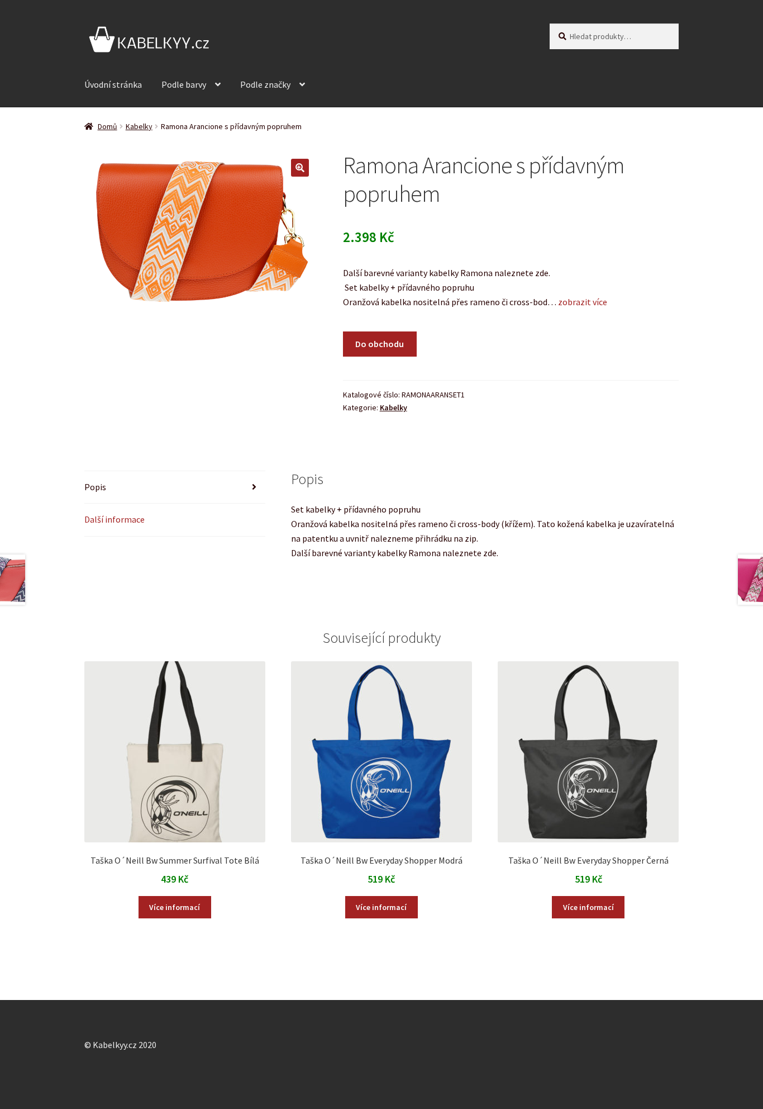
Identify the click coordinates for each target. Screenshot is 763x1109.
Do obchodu (379, 343)
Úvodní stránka (113, 84)
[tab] (174, 487)
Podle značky (265, 84)
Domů (107, 126)
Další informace (114, 519)
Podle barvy (183, 84)
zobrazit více (581, 301)
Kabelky (139, 126)
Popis (95, 486)
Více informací (174, 907)
